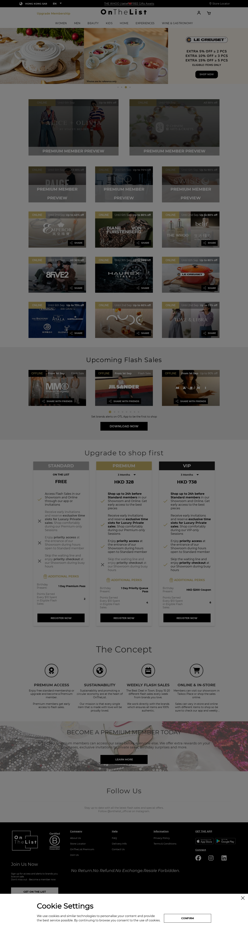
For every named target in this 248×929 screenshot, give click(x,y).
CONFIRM (187, 918)
